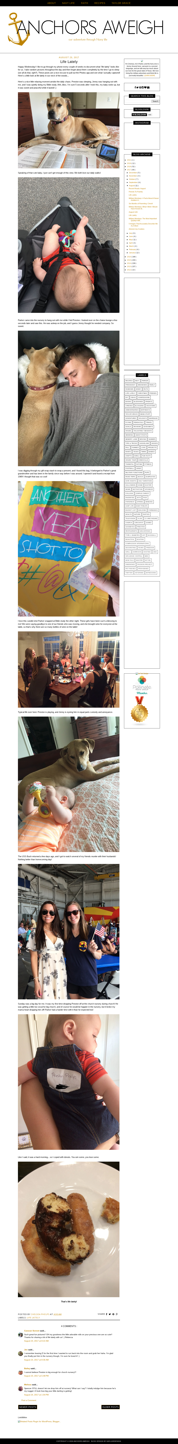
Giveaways (148, 426)
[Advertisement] (142, 322)
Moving (143, 439)
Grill (128, 552)
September (133, 182)
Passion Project (144, 564)
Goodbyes (130, 527)
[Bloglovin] (145, 87)
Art (143, 535)
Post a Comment (28, 1400)
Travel (149, 422)
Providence (143, 568)
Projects (152, 447)
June (131, 236)
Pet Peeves (131, 568)
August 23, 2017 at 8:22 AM (36, 1341)
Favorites (130, 497)
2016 (129, 257)
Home (140, 485)
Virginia (129, 406)
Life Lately (33, 1317)
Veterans (139, 573)
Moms (128, 489)
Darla (137, 456)
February (132, 250)
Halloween (130, 485)
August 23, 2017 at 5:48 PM (36, 1376)
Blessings (138, 401)
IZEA (155, 552)
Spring (140, 502)
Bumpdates (150, 476)
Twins (143, 451)
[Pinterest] (140, 87)
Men (146, 556)
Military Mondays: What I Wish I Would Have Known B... (143, 208)
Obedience (130, 564)
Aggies (155, 443)
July (131, 233)
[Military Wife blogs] (140, 726)
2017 (129, 170)
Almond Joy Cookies (136, 229)
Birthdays (145, 410)
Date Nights (131, 481)
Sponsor (149, 489)
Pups (147, 472)
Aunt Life (130, 506)
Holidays (143, 418)
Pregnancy (130, 385)
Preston (141, 527)
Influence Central (134, 556)
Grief (138, 468)
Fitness (148, 464)
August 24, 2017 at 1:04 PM (36, 1395)
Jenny (138, 389)
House (128, 431)
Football (130, 468)
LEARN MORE (149, 76)
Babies (152, 451)
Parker (145, 380)
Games (149, 522)
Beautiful (130, 539)
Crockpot (139, 522)
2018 (129, 167)
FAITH (84, 3)
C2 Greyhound (151, 518)
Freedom (150, 547)
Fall (127, 447)
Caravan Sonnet (32, 1331)
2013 (129, 266)
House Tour (131, 460)
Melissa (28, 1384)
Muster (139, 560)
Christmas (142, 393)
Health (129, 514)
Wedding (129, 435)
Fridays (148, 401)
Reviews (137, 426)
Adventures (131, 418)
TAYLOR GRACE (121, 3)
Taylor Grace (132, 414)
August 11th (133, 212)
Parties (146, 514)
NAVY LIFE (68, 3)
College (129, 493)
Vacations (150, 406)
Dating (139, 464)
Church (129, 522)
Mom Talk (130, 560)
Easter (148, 485)
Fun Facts (146, 456)
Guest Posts (141, 435)
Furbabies (153, 510)
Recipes (129, 380)
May (131, 240)
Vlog (140, 518)
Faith (146, 389)
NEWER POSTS (27, 1407)
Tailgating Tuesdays (143, 431)
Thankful (130, 464)
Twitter (129, 573)
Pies (145, 497)
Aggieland (144, 443)
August (132, 186)
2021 (129, 160)
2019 (129, 163)
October (132, 179)
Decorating (131, 547)
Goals (128, 426)
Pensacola (139, 422)
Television (130, 518)
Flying (128, 422)
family (152, 385)
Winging (149, 502)
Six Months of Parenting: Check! (141, 204)
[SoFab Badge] (142, 674)
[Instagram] (143, 87)
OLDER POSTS (110, 1407)
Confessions (144, 397)
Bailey (27, 1368)
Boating (140, 539)
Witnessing (151, 573)
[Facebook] (135, 87)
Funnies (135, 447)
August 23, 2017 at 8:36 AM (36, 1360)
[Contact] (148, 87)
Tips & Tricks (131, 443)
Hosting (147, 552)
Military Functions (134, 472)
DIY (127, 397)
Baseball (152, 535)
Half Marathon (145, 481)
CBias (133, 397)
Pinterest (130, 502)
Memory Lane (131, 439)
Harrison (137, 552)
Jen (26, 1350)
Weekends (142, 385)
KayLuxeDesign (114, 1441)
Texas (136, 451)
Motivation (137, 489)
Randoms (130, 389)
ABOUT (51, 3)
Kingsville (143, 460)
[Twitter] (137, 87)
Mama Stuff (145, 414)
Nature (137, 514)
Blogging (139, 406)
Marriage (153, 418)
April (131, 243)
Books (128, 401)
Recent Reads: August (137, 189)
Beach (140, 476)
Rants (128, 451)
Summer (152, 439)
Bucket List (131, 510)
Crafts (129, 456)
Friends (153, 393)
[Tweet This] (110, 1314)
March (131, 246)
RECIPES (99, 3)
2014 (129, 263)
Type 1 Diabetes (133, 535)
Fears (141, 547)
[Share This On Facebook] (107, 1314)
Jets (139, 497)
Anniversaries (132, 410)
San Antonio (145, 531)
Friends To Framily (136, 192)
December (133, 173)
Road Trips (130, 476)
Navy (137, 380)
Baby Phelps (142, 506)
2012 (129, 270)
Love (143, 447)
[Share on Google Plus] (117, 1314)
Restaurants (131, 531)
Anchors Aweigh (82, 1441)
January (132, 253)
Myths (148, 560)
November (133, 176)
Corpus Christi (142, 493)
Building (142, 510)
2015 (129, 260)
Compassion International (137, 543)
